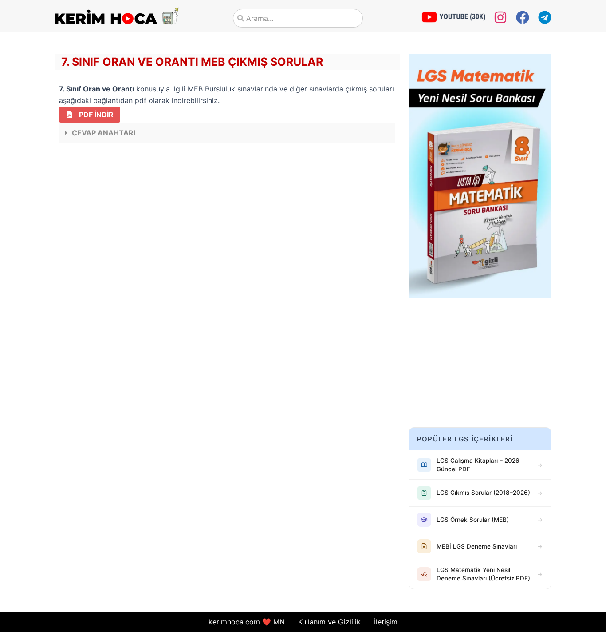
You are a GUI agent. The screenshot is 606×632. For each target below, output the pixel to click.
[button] (227, 133)
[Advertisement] (227, 218)
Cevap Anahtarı (103, 132)
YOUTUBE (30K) (462, 16)
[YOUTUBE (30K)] (429, 17)
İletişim (385, 621)
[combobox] (298, 18)
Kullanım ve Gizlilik (329, 621)
